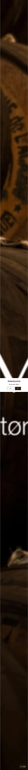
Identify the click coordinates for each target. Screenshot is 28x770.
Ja (17, 388)
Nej (10, 388)
